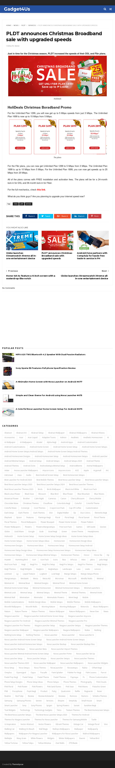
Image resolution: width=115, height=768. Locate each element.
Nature (7, 611)
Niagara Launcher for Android (17, 621)
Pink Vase (70, 686)
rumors (84, 696)
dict (51, 513)
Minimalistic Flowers (55, 597)
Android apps (67, 442)
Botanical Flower (11, 498)
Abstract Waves (98, 433)
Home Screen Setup (25, 536)
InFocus (73, 559)
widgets (50, 738)
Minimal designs (41, 583)
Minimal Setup (26, 592)
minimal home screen (78, 583)
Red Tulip (19, 696)
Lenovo (97, 569)
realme (7, 696)
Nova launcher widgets (98, 663)
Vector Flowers (44, 724)
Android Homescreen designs (17, 456)
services (32, 25)
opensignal (21, 672)
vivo (106, 724)
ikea (64, 559)
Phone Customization (98, 677)
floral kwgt (69, 517)
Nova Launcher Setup (13, 658)
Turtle (93, 719)
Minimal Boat (24, 583)
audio (28, 475)
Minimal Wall (9, 597)
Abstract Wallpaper (56, 433)
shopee (61, 700)
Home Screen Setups (13, 541)
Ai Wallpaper (9, 442)
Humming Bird (21, 559)
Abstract (8, 433)
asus (20, 475)
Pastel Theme (43, 677)
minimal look (10, 592)
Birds (40, 489)
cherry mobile (95, 498)
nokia (87, 630)
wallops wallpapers (61, 729)
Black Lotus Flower (12, 494)
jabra (92, 559)
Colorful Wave (10, 508)
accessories (9, 437)
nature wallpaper (57, 611)
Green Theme (77, 531)
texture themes (73, 710)
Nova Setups (24, 667)
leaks (87, 569)
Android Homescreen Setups (75, 456)
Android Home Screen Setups (94, 447)
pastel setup (28, 677)
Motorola (85, 606)
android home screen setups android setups (23, 451)
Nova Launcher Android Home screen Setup (23, 639)
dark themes (39, 513)
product (44, 691)
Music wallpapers (100, 606)
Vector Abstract (27, 724)
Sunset (76, 705)
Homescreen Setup (56, 545)
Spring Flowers (63, 705)
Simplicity (73, 700)
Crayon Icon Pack (57, 508)
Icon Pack (45, 559)
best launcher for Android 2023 (18, 480)
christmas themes (31, 503)
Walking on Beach (26, 729)
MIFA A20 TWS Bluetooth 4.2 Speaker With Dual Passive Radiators (50, 354)
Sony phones (36, 705)
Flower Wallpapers (12, 527)
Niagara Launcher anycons (79, 616)
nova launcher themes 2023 (16, 663)
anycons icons (64, 470)
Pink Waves (83, 686)
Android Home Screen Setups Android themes (67, 451)
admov (63, 437)
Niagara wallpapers (71, 630)
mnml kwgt (73, 597)
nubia (84, 667)
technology (25, 710)
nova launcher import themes (64, 649)
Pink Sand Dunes (54, 686)
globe (7, 531)
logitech (43, 574)
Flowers (28, 527)
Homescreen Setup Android (80, 545)
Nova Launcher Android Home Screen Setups (65, 639)
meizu (35, 578)
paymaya (74, 677)
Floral (57, 517)
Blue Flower (68, 494)
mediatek (24, 578)
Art (107, 470)
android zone (29, 465)
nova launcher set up (85, 653)
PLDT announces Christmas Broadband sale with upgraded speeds (57, 256)
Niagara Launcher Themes (96, 625)
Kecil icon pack (10, 564)
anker (6, 470)
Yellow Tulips (27, 743)
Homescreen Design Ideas (80, 541)
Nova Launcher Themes (84, 658)
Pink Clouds (101, 682)
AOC (77, 470)
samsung (8, 700)
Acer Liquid (32, 437)
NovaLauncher (56, 667)
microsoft (72, 578)
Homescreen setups (13, 555)
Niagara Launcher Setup (45, 625)
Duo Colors (85, 513)
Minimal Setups (43, 592)
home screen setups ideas (38, 541)
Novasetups (72, 667)
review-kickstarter (46, 696)
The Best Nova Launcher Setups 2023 (51, 714)
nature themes (38, 611)
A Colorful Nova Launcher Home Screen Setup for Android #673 (49, 409)
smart (99, 700)
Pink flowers (37, 686)
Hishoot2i (8, 536)
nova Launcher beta (38, 649)
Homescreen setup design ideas (18, 550)
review (31, 696)
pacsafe (43, 672)
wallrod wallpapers (91, 733)
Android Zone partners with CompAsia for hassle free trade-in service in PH (92, 256)
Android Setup (35, 461)
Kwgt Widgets (26, 569)
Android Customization (87, 442)
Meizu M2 (47, 578)
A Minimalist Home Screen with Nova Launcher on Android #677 (49, 381)
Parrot (103, 672)
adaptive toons (49, 437)
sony (24, 705)
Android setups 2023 (73, 461)
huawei (7, 559)
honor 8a (98, 555)
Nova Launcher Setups (60, 658)
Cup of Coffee (75, 508)
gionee (103, 527)
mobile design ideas (37, 602)
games (79, 527)
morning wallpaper (68, 606)
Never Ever (94, 611)
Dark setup (9, 513)
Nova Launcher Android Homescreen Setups (23, 644)
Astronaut (8, 475)
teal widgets (9, 710)
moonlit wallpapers (12, 606)
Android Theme (93, 461)
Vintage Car (78, 724)
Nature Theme (21, 611)
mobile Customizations (14, 602)
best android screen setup (47, 475)
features (30, 517)
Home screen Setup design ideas (53, 536)
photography (86, 682)
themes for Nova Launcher (46, 719)
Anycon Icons (48, 470)
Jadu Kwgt (103, 559)
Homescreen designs (13, 545)
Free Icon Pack (65, 527)
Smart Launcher (11, 705)
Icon (34, 559)
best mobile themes (45, 480)
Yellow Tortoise (11, 743)
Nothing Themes (33, 635)
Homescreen (59, 541)
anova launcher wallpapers (26, 470)
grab (41, 531)
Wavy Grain (21, 738)
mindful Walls (86, 578)
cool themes (39, 508)
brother (26, 498)
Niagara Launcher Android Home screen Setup (44, 616)
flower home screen (67, 522)
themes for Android (80, 714)
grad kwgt (52, 531)
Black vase (29, 494)
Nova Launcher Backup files (83, 644)
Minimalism (24, 597)
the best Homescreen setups (96, 710)
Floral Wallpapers (28, 522)
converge (25, 508)
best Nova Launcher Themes (81, 484)
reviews (62, 696)
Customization (92, 508)
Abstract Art (21, 433)
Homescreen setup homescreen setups (53, 550)
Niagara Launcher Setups (70, 625)
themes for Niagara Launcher (17, 719)
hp (108, 555)
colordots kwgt (63, 503)
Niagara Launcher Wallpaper (16, 630)
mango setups (70, 574)
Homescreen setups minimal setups (41, 555)
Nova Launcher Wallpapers (71, 663)
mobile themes (73, 602)
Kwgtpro (40, 569)
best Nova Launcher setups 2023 (18, 484)
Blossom (42, 494)
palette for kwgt (74, 672)
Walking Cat (9, 729)
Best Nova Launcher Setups (96, 480)
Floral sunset (84, 517)
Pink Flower (22, 686)
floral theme (99, 517)
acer (21, 437)
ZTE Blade (73, 743)
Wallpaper (78, 729)
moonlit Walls (31, 606)
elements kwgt (101, 513)
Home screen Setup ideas (82, 536)
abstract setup (37, 433)
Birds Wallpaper (54, 489)
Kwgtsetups (53, 569)
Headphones (93, 531)
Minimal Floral (59, 583)
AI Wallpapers (26, 442)
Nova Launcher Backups (14, 649)
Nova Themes (40, 667)
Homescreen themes (70, 555)
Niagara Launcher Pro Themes (17, 625)
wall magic (43, 729)
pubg (54, 691)
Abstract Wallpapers (78, 433)
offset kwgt (97, 667)
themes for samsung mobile (74, 719)
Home (8, 25)
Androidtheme (76, 465)
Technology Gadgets (43, 710)
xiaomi (82, 738)
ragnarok (88, 691)
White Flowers (37, 738)
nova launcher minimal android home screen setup (26, 653)
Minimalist (38, 597)
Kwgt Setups (102, 564)
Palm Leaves (91, 672)
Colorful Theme (92, 503)
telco (59, 710)
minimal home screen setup (16, 588)
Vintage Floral (93, 724)
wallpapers (9, 733)
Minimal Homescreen (42, 588)
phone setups (53, 682)
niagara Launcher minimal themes (49, 621)
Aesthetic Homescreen (93, 437)
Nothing (97, 630)
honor (86, 555)
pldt (23, 25)
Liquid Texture (29, 574)
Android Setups (52, 461)
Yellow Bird (94, 738)
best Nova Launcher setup (69, 480)
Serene (39, 700)
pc (84, 677)
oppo (33, 672)
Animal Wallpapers (95, 465)
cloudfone (47, 503)
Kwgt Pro (34, 564)
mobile (85, 597)
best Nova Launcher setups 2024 (51, 484)
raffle (77, 691)
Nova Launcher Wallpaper (45, 663)
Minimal (100, 578)
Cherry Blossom (77, 498)
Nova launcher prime (62, 653)
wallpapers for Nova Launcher (65, 733)
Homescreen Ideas (35, 545)
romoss (73, 696)
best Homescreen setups (73, 475)
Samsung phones (24, 700)
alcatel (39, 442)
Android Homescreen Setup (46, 456)
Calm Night (39, 498)
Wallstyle (8, 738)
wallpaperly (93, 729)
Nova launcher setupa (36, 658)
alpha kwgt (51, 442)
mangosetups (10, 578)
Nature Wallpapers (77, 611)
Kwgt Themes (10, 569)
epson (19, 517)
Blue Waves (99, 494)
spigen (49, 705)
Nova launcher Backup (56, 644)
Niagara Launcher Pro (78, 621)
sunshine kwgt (90, 705)
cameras (52, 498)
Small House (86, 700)
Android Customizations (14, 447)
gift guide (91, 527)
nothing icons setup (12, 635)
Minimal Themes (79, 592)
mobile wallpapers (93, 602)
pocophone (17, 691)
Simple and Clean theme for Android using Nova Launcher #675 (49, 395)
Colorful (78, 503)
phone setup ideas (35, 682)
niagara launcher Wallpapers (46, 630)
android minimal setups (14, 461)
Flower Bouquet (47, 522)
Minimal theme (60, 592)
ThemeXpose (17, 764)
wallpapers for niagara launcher (33, 733)
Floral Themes (10, 522)
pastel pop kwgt (11, 677)
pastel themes (60, 677)
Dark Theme (23, 513)
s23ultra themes (100, 696)
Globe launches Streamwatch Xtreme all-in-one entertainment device (21, 256)
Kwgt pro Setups (66, 564)
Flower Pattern (87, 522)
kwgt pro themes (85, 564)
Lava (78, 569)
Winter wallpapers (67, 738)
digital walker (63, 513)
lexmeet (8, 574)
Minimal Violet (96, 592)
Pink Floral (8, 686)
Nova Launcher (51, 635)
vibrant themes (62, 724)
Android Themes (11, 465)
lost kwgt (56, 574)
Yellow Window (44, 743)
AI (108, 437)
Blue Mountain (84, 494)
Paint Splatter (57, 672)
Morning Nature (48, 606)
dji (75, 513)
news (16, 25)
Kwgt (23, 564)
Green (64, 531)
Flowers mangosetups (45, 527)
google (31, 531)
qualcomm (65, 691)
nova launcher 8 (86, 635)
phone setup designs (13, 682)
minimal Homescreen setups (67, 588)
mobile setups (56, 602)
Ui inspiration (10, 724)
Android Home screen (39, 447)
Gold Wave (19, 531)
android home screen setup (65, 447)
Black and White (72, 489)
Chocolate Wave (11, 503)
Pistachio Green (99, 686)
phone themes (69, 682)
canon (63, 498)
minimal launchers (92, 588)
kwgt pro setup (48, 564)
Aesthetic (75, 437)
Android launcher (100, 456)
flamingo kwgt (44, 517)
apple (86, 470)
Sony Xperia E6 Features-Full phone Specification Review (45, 368)
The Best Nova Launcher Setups (17, 714)
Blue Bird (54, 494)
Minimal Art (9, 583)
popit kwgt (31, 691)
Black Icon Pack (90, 489)
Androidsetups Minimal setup (52, 465)
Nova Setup (9, 667)
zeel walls (60, 743)
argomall (97, 470)
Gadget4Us (17, 9)
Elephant (8, 517)
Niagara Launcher (11, 616)
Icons (55, 559)
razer (99, 691)
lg (17, 574)
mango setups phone (90, 574)
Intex (83, 559)
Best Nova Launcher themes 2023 (18, 489)
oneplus (8, 672)
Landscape (67, 569)
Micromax (59, 578)
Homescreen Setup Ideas (85, 550)
